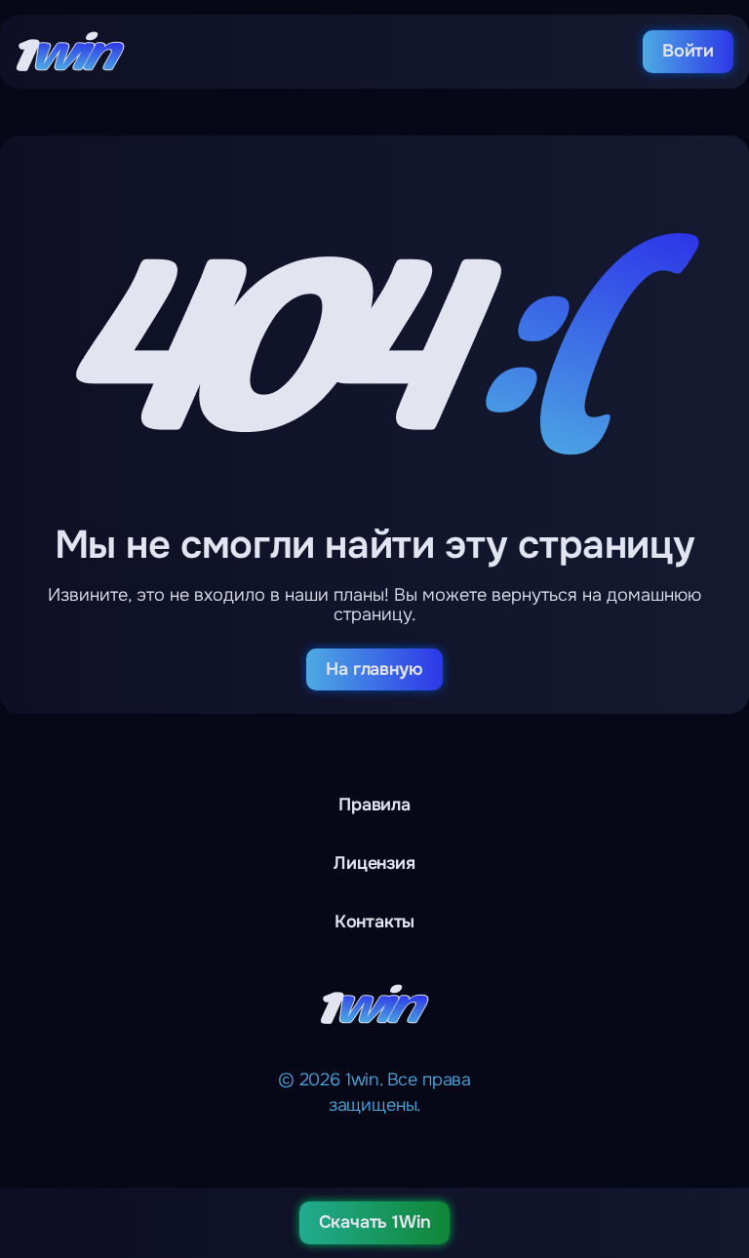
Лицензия (374, 863)
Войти (688, 50)
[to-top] (721, 1140)
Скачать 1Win (375, 1222)
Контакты (375, 921)
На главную (374, 669)
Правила (374, 804)
